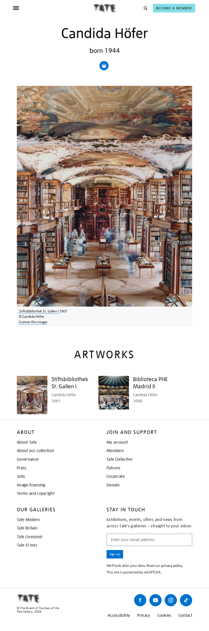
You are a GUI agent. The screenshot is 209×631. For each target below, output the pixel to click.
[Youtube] (155, 600)
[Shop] (104, 65)
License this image (33, 322)
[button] (145, 8)
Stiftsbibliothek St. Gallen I (39, 311)
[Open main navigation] (53, 8)
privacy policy (171, 565)
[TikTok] (186, 600)
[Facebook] (140, 600)
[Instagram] (171, 600)
